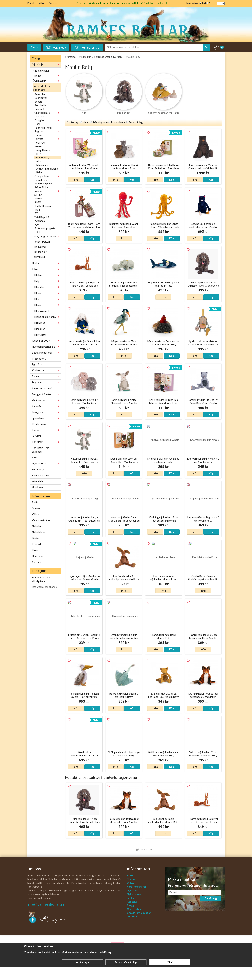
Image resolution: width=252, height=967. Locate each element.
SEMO (38, 194)
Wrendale (40, 220)
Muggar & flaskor (42, 394)
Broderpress (39, 424)
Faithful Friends (43, 127)
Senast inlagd (136, 122)
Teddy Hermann (43, 205)
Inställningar (82, 962)
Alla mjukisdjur (41, 70)
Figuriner (37, 441)
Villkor (42, 3)
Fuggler (39, 131)
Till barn (36, 298)
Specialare (38, 418)
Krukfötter (38, 370)
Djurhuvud (39, 256)
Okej (170, 962)
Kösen (38, 146)
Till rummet (38, 322)
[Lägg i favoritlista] (69, 132)
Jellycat (38, 138)
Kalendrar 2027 (41, 340)
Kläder (35, 430)
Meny (34, 47)
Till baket (37, 292)
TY (36, 213)
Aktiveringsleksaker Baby (47, 170)
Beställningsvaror (42, 352)
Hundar (37, 75)
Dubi (37, 123)
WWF (37, 224)
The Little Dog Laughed (40, 449)
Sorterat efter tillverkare (41, 87)
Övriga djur (39, 80)
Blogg (35, 549)
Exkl (211, 3)
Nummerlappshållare (43, 346)
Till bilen (37, 275)
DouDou (39, 116)
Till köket (37, 304)
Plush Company (43, 183)
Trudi (37, 209)
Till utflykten (39, 334)
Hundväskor (39, 246)
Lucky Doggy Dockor (45, 236)
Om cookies (38, 555)
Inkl (204, 3)
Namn (86, 122)
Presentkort (39, 358)
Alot (34, 457)
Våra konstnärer (41, 520)
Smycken (37, 382)
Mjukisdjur (38, 64)
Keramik (36, 406)
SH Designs (38, 469)
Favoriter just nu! (42, 388)
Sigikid (38, 198)
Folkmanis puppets (44, 228)
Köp (92, 179)
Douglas (39, 120)
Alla (38, 161)
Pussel (35, 376)
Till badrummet (40, 310)
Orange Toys (41, 176)
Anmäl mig (211, 898)
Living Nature (42, 150)
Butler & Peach (40, 475)
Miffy (37, 153)
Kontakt (31, 3)
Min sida (36, 561)
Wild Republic (42, 217)
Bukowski (39, 108)
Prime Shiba (41, 187)
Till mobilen (38, 328)
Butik (35, 502)
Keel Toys (40, 142)
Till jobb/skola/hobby (44, 316)
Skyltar (36, 263)
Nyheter (36, 526)
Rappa (38, 191)
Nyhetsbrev (38, 532)
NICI (37, 232)
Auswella (39, 93)
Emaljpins (37, 412)
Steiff (37, 202)
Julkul (35, 269)
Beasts (38, 101)
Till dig (36, 281)
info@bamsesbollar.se (44, 586)
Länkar (36, 538)
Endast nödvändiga (126, 962)
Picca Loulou (41, 179)
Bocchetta (40, 105)
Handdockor (40, 251)
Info (75, 179)
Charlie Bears (42, 112)
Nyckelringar (39, 463)
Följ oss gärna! (53, 919)
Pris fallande (118, 122)
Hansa (38, 135)
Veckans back (39, 400)
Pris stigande (100, 122)
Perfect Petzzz (41, 241)
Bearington (40, 97)
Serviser (36, 435)
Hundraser (38, 487)
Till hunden (38, 287)
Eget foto (37, 364)
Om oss (53, 3)
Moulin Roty (41, 157)
